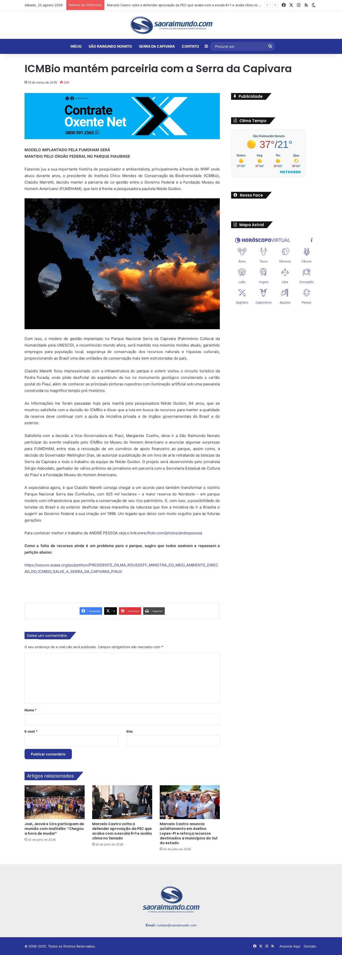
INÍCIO (76, 46)
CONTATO (190, 46)
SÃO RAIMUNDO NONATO (110, 46)
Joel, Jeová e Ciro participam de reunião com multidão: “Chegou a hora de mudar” (54, 828)
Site (129, 731)
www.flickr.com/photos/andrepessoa (169, 533)
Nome (31, 710)
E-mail (31, 731)
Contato (310, 946)
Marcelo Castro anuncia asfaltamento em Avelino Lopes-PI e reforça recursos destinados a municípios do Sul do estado (188, 833)
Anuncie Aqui (289, 946)
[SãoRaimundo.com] (171, 25)
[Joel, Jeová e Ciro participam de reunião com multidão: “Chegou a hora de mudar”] (55, 802)
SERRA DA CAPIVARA (157, 46)
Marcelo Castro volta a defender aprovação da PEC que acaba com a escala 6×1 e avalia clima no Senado (122, 831)
